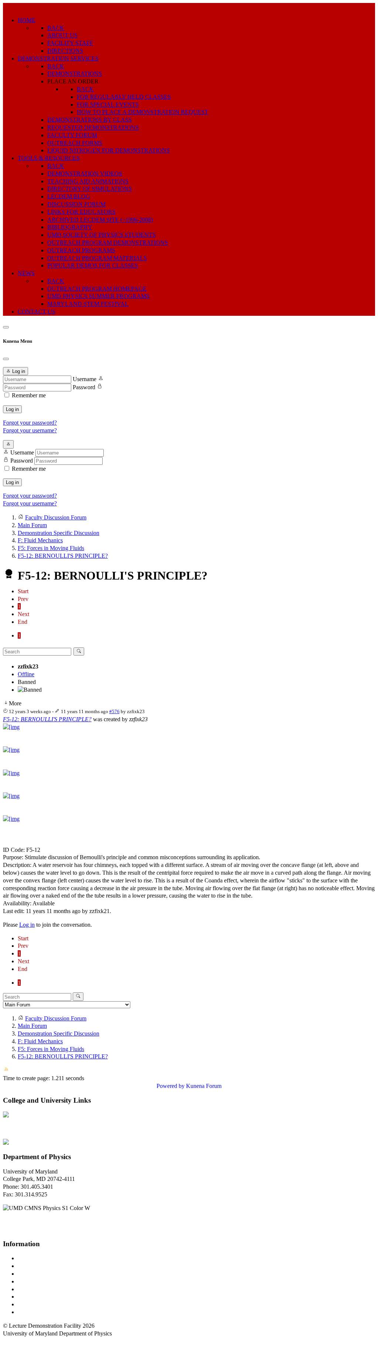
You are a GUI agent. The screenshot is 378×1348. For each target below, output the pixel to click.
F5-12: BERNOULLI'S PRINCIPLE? (47, 719)
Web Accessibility (38, 1312)
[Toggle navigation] (6, 327)
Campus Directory (39, 1258)
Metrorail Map (34, 1281)
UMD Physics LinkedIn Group (54, 1304)
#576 (114, 711)
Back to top (16, 1341)
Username (84, 379)
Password (84, 387)
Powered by (171, 1086)
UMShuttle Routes (39, 1289)
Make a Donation (38, 1296)
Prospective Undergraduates (50, 1266)
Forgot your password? (30, 422)
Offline (26, 674)
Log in (12, 409)
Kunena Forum (203, 1086)
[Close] (6, 359)
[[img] (11, 727)
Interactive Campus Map (46, 1274)
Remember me (29, 395)
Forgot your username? (30, 430)
